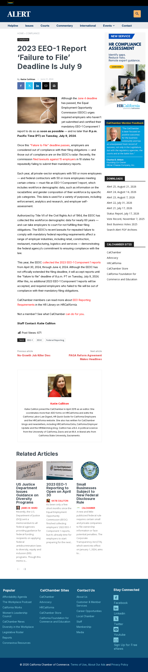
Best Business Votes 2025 (122, 224)
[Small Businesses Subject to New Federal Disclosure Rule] (90, 470)
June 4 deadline (87, 98)
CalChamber (114, 252)
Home (20, 33)
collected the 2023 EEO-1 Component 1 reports (72, 262)
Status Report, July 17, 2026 (123, 213)
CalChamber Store (117, 268)
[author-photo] (18, 508)
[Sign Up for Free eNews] (116, 639)
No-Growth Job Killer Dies (33, 355)
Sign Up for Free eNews (125, 646)
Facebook (121, 603)
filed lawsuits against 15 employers (54, 159)
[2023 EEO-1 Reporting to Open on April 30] (59, 470)
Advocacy (112, 257)
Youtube (119, 634)
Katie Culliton (28, 79)
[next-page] (24, 569)
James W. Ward (29, 507)
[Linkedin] (37, 85)
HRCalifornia (114, 263)
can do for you (75, 314)
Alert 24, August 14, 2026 (121, 192)
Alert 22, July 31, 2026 (119, 202)
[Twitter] (29, 85)
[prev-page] (18, 569)
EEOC (39, 340)
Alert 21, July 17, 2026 (119, 208)
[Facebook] (21, 85)
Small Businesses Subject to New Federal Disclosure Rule (87, 493)
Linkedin (119, 613)
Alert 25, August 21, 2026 (121, 186)
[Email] (45, 85)
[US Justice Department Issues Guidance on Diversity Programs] (29, 470)
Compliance (33, 33)
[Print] (54, 85)
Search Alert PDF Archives (122, 229)
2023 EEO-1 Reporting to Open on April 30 (58, 489)
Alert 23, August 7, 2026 (121, 197)
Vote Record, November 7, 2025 (126, 219)
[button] (137, 13)
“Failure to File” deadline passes (50, 145)
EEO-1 (30, 340)
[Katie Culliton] (59, 385)
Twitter (118, 624)
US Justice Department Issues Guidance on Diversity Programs (27, 493)
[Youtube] (116, 629)
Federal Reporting (55, 340)
